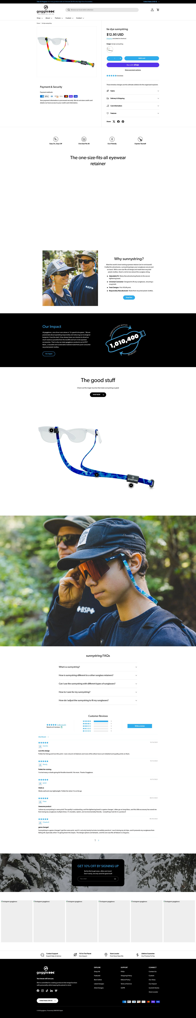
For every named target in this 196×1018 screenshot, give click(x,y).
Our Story (152, 980)
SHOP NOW (96, 394)
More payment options (133, 70)
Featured (97, 975)
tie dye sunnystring (47, 23)
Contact (79, 18)
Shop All (97, 971)
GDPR (123, 988)
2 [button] (98, 840)
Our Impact (48, 354)
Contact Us (152, 971)
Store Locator (153, 992)
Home (38, 23)
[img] (43, 743)
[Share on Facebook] (118, 121)
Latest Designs (99, 984)
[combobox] (102, 10)
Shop (39, 18)
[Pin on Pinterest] (123, 121)
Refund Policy (125, 980)
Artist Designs (99, 988)
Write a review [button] (140, 726)
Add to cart (141, 58)
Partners (58, 18)
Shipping (109, 38)
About (48, 18)
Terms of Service (126, 984)
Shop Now (129, 297)
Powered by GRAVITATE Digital (55, 1010)
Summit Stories (154, 988)
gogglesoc (44, 1010)
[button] (158, 10)
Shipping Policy (126, 975)
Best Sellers (98, 980)
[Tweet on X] (114, 121)
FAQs (123, 971)
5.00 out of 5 (61, 725)
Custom (68, 18)
